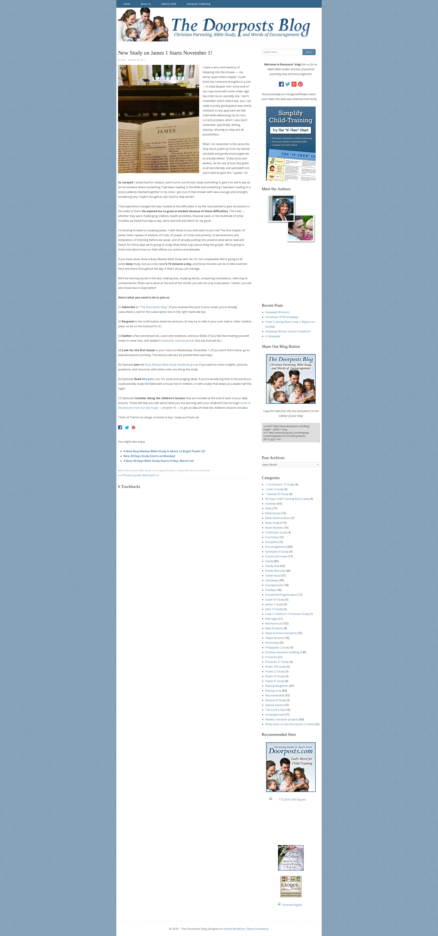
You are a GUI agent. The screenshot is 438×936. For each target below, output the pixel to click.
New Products (274, 628)
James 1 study (176, 470)
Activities (270, 504)
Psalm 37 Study (275, 676)
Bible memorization (128, 470)
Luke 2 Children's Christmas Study (287, 614)
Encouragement (160, 470)
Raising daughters (277, 686)
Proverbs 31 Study (277, 662)
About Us (146, 3)
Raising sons (273, 690)
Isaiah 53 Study (275, 599)
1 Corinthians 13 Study (279, 484)
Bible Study (145, 470)
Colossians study (276, 532)
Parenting (271, 643)
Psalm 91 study (274, 681)
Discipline (271, 542)
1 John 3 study (274, 489)
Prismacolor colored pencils (176, 340)
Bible (268, 508)
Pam (123, 59)
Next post (148, 475)
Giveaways (272, 580)
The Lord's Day (275, 710)
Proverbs (271, 657)
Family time (272, 566)
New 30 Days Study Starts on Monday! (149, 456)
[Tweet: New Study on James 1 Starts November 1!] (127, 427)
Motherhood (273, 623)
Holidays (270, 590)
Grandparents (274, 585)
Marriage (271, 619)
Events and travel (276, 556)
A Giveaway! (272, 336)
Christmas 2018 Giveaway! (281, 317)
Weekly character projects (281, 719)
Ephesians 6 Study (276, 551)
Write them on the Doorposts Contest (289, 724)
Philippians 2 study (277, 647)
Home (126, 3)
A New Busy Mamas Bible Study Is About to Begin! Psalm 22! (164, 451)
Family (269, 561)
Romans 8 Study (275, 700)
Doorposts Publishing (198, 3)
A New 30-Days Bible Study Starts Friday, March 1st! (159, 461)
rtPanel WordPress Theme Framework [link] (245, 929)
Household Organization (281, 595)
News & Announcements (197, 470)
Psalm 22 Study (275, 671)
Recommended (274, 695)
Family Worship (275, 571)
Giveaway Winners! (277, 312)
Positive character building (282, 652)
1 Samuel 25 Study (276, 494)
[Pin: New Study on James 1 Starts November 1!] (133, 427)
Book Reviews (274, 527)
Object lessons (274, 638)
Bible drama (273, 513)
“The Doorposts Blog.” (153, 307)
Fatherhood (272, 575)
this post (148, 379)
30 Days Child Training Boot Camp (287, 499)
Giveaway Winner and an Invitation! (287, 331)
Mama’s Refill (168, 3)
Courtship (271, 537)
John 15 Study (274, 609)
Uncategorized (274, 714)
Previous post (131, 475)
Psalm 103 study (275, 667)
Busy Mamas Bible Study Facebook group (171, 364)
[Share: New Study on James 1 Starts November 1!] (120, 427)
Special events (274, 705)
